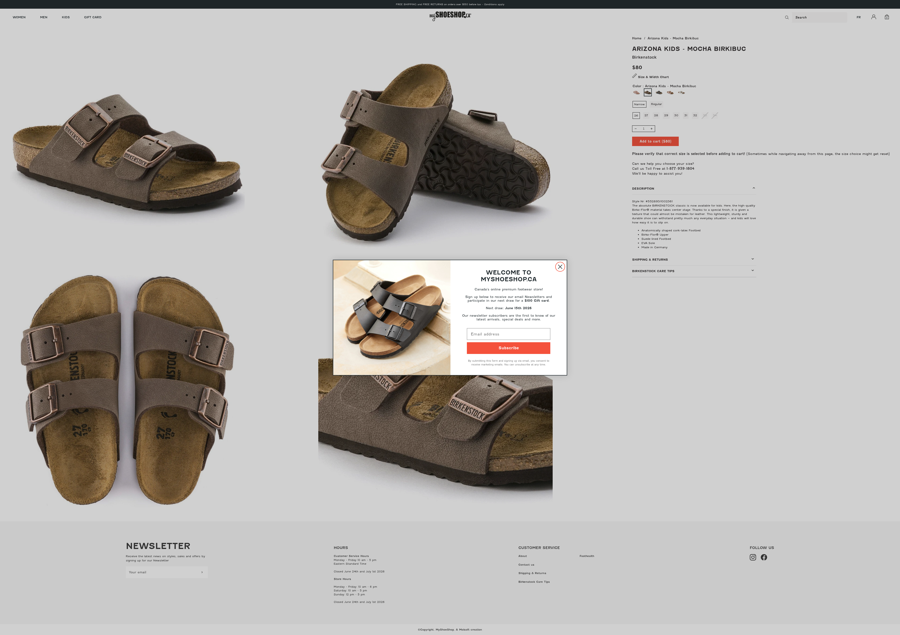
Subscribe (509, 348)
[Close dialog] (560, 266)
